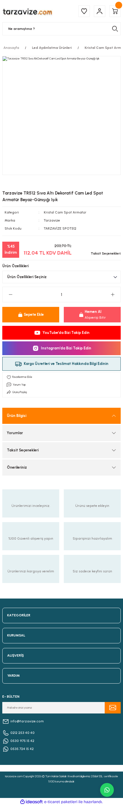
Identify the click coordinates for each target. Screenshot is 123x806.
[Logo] (27, 11)
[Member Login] (99, 11)
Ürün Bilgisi (16, 415)
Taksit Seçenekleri (23, 450)
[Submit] (113, 707)
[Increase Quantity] (112, 294)
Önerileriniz (17, 467)
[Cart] (115, 11)
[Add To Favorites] (61, 377)
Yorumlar (15, 433)
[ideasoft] (31, 802)
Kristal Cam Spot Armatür (65, 212)
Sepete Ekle (34, 314)
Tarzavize (52, 220)
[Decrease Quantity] (10, 294)
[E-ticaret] (61, 802)
